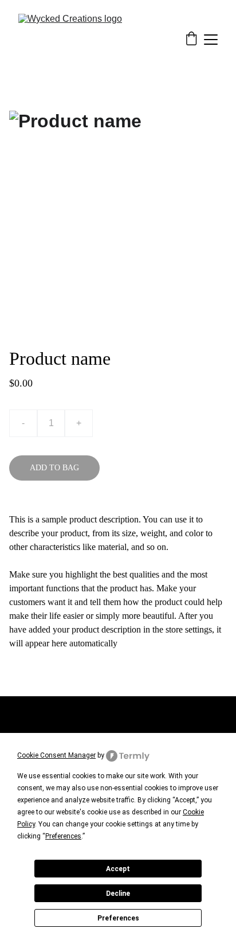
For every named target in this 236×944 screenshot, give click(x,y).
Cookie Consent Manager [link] (56, 755)
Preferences (118, 918)
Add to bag (54, 467)
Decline (118, 894)
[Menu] (211, 39)
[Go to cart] (191, 39)
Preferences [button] (63, 836)
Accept (118, 869)
